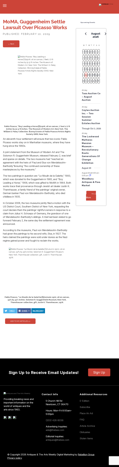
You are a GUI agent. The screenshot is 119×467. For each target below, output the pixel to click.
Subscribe (85, 407)
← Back (11, 44)
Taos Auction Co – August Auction (91, 96)
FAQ (82, 419)
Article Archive (87, 425)
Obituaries (85, 432)
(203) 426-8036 (54, 420)
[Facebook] (6, 418)
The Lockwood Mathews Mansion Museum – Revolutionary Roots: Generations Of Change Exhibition (91, 149)
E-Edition (84, 400)
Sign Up (99, 372)
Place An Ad (86, 413)
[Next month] (105, 34)
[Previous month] (86, 34)
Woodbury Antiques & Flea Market (91, 182)
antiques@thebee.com (57, 439)
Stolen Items (86, 438)
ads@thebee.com (55, 430)
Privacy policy (14, 458)
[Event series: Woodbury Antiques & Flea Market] (90, 175)
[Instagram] (15, 418)
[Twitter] (10, 418)
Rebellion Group (86, 454)
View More (91, 196)
